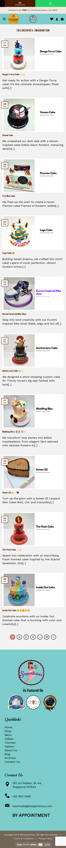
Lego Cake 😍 (8, 253)
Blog (7, 754)
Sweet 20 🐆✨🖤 (10, 492)
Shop (8, 731)
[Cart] (62, 19)
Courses (10, 742)
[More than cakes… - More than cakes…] (33, 19)
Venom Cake (7, 135)
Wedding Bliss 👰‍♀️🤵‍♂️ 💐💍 (14, 431)
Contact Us (12, 761)
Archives (10, 758)
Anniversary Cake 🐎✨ (13, 370)
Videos (9, 738)
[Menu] (4, 19)
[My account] (56, 19)
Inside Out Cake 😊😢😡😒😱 (16, 610)
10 (47, 637)
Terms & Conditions (23, 838)
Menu (8, 734)
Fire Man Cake (8, 196)
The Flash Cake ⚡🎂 (12, 549)
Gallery (9, 746)
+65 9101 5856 (21, 796)
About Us (11, 750)
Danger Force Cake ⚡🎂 (13, 74)
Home (8, 727)
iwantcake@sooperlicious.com (32, 806)
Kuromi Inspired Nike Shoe (14, 314)
